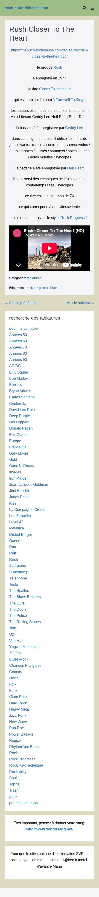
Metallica (16, 528)
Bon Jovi (16, 385)
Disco (14, 678)
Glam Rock (18, 697)
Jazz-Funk (17, 715)
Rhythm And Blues (24, 747)
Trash (13, 790)
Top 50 (14, 784)
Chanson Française (25, 665)
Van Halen (17, 641)
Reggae (15, 740)
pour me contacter (23, 328)
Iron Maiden (19, 478)
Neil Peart (75, 168)
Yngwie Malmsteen (25, 647)
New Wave (18, 722)
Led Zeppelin (20, 516)
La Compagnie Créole (27, 510)
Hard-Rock (18, 703)
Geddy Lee (74, 128)
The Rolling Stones (25, 622)
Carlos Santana (22, 397)
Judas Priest (19, 497)
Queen (14, 541)
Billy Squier (18, 372)
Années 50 (18, 335)
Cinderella (17, 403)
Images (15, 472)
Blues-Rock (18, 659)
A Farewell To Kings (68, 100)
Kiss (12, 503)
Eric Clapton (19, 435)
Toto (12, 628)
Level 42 (16, 522)
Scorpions (17, 566)
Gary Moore (18, 453)
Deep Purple (19, 416)
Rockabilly (17, 772)
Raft (12, 547)
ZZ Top (15, 653)
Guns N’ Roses (21, 466)
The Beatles (19, 591)
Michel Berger (20, 535)
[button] (84, 8)
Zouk (13, 797)
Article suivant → (80, 303)
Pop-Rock (17, 728)
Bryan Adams (20, 391)
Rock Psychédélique (26, 765)
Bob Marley (18, 378)
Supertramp (18, 572)
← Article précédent (21, 303)
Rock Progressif (74, 218)
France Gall (18, 447)
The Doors (17, 609)
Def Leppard (19, 422)
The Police (18, 616)
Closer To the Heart (55, 89)
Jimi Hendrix (19, 491)
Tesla (13, 584)
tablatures (34, 278)
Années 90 (18, 360)
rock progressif (37, 288)
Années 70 (18, 347)
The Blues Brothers (25, 597)
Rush (57, 67)
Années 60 (18, 341)
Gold (13, 459)
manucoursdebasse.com (26, 8)
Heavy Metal (19, 709)
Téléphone (18, 578)
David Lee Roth (22, 410)
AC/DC (15, 366)
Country (15, 672)
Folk (12, 684)
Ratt (12, 553)
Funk (13, 690)
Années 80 (18, 353)
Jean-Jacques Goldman (28, 484)
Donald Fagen (21, 428)
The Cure (17, 603)
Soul (13, 778)
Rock (13, 753)
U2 (11, 634)
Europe (15, 441)
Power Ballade (21, 734)
